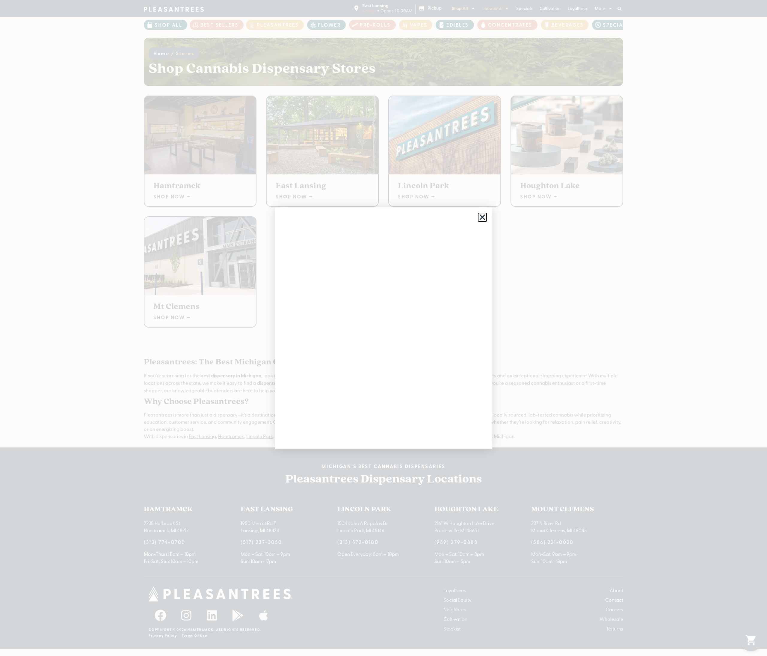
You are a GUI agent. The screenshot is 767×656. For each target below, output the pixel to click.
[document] (383, 328)
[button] (482, 217)
